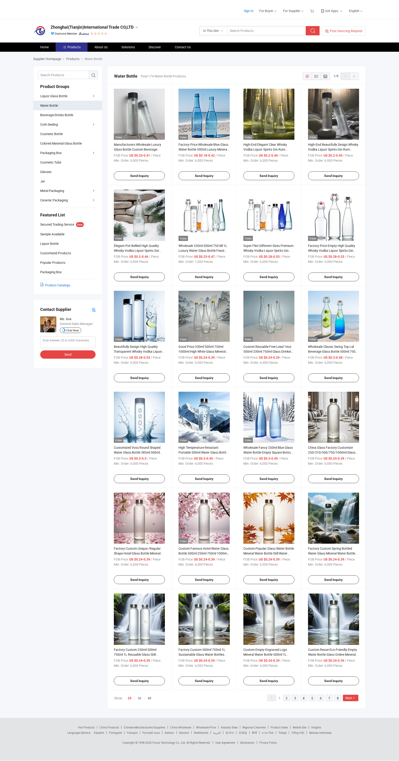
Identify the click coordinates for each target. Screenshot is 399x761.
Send (68, 354)
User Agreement (225, 742)
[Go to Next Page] (354, 76)
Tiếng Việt (297, 732)
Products (74, 47)
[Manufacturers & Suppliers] (63, 9)
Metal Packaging (52, 190)
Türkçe (282, 732)
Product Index (279, 727)
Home (44, 47)
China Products (109, 727)
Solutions (128, 47)
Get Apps (331, 11)
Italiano (169, 732)
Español (99, 732)
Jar (42, 181)
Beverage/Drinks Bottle (56, 115)
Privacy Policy (268, 742)
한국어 (230, 732)
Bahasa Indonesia (320, 732)
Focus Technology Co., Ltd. (169, 742)
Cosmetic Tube (50, 162)
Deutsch (184, 732)
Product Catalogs (57, 285)
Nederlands (201, 732)
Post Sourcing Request (346, 31)
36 (139, 698)
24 (129, 698)
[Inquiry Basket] (312, 11)
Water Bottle (49, 105)
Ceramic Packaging (54, 200)
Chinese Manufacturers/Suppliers (144, 727)
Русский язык (151, 732)
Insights (316, 727)
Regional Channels (254, 727)
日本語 (243, 732)
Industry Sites (229, 727)
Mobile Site (299, 727)
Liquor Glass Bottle (53, 96)
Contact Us (183, 47)
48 (149, 698)
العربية (217, 732)
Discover (155, 47)
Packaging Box (51, 153)
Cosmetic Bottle (51, 134)
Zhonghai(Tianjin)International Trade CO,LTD (92, 27)
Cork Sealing (49, 124)
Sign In (249, 11)
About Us (101, 47)
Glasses (45, 172)
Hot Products (86, 727)
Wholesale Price (206, 727)
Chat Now (72, 330)
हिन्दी (254, 732)
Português (115, 732)
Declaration (247, 742)
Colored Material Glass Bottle (61, 143)
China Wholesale (180, 727)
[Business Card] (94, 309)
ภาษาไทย (268, 732)
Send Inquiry (139, 176)
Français (132, 732)
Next (348, 698)
